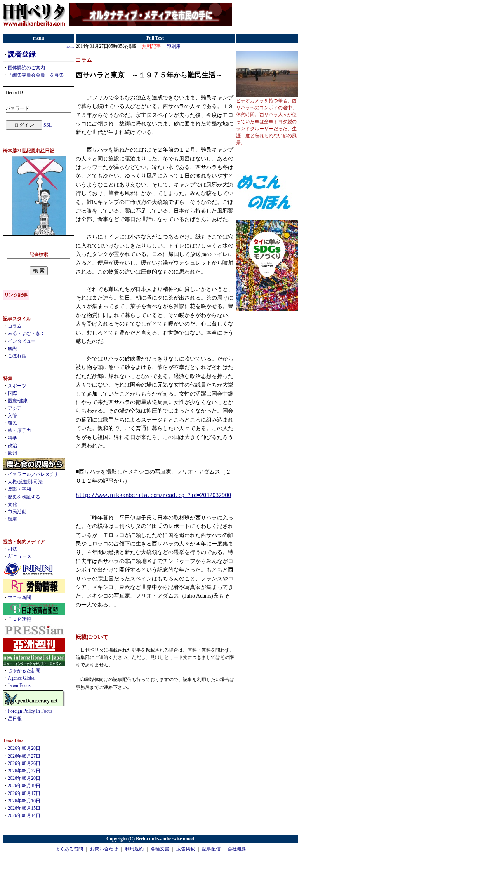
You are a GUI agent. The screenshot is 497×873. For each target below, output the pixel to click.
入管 (12, 415)
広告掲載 (185, 849)
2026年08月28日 (24, 748)
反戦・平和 (19, 489)
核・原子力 (19, 430)
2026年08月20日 (24, 778)
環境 (12, 519)
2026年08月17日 (24, 793)
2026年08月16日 (24, 800)
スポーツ (17, 386)
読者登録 (22, 54)
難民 (12, 423)
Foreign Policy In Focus (30, 711)
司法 (12, 549)
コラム (15, 326)
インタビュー (22, 341)
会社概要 (237, 849)
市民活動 (17, 511)
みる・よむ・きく (26, 333)
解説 (12, 348)
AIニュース (19, 556)
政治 (12, 445)
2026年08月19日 (24, 785)
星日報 (15, 718)
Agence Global (21, 678)
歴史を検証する (24, 497)
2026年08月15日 (24, 808)
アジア (15, 408)
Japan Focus (19, 685)
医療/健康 (18, 400)
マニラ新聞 (19, 597)
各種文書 (160, 849)
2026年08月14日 (24, 815)
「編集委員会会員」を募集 (36, 75)
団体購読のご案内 (26, 67)
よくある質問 (69, 849)
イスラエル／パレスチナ (33, 474)
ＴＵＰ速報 (19, 619)
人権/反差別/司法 (25, 481)
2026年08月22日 (24, 771)
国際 (12, 393)
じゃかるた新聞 (24, 670)
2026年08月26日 (24, 763)
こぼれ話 (17, 356)
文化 (12, 504)
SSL (47, 125)
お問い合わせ (104, 849)
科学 (12, 438)
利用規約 (134, 849)
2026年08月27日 (24, 756)
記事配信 (211, 849)
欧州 (12, 453)
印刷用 (174, 46)
